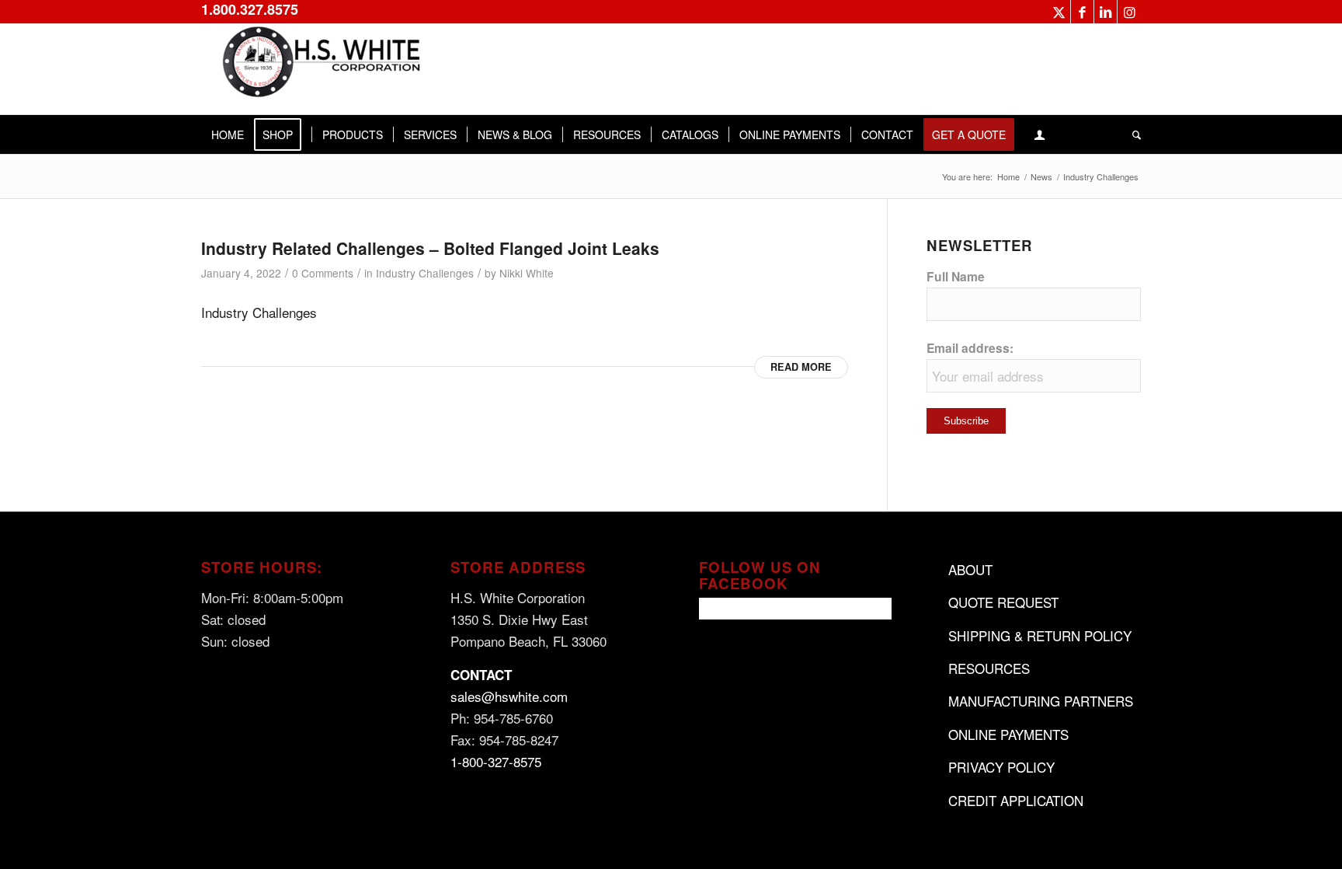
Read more (801, 367)
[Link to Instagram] (1129, 11)
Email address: (970, 348)
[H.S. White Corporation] (317, 69)
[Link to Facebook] (1082, 11)
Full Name (956, 276)
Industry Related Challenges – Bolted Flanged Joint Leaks (430, 248)
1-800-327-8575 (495, 761)
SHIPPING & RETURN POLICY (1040, 635)
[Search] (1131, 134)
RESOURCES (989, 668)
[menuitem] (227, 134)
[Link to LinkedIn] (1105, 11)
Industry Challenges (425, 273)
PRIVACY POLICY (1001, 767)
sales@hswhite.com (509, 696)
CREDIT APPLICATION (1015, 800)
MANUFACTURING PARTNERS (1040, 700)
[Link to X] (1059, 11)
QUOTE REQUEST (1003, 602)
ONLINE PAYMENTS (1008, 734)
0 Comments (322, 273)
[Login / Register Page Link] (1039, 134)
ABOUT (970, 569)
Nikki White (526, 273)
